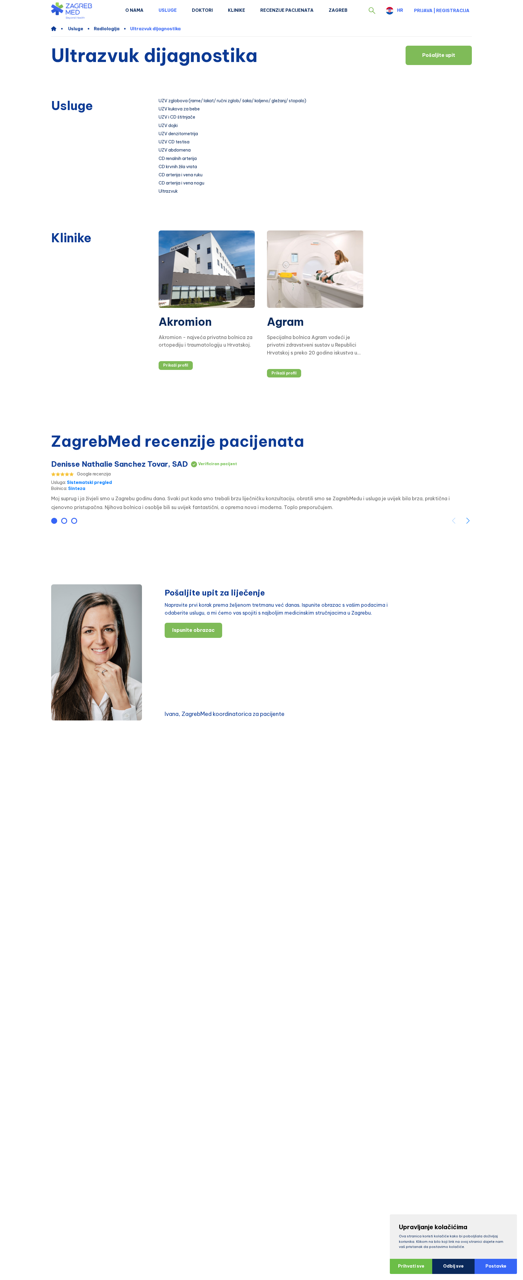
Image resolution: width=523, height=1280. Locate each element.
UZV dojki (168, 125)
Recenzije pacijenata (287, 10)
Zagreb (338, 10)
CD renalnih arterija (178, 158)
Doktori (202, 10)
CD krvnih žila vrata (178, 166)
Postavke (495, 1266)
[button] (372, 10)
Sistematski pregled (89, 482)
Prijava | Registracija (441, 10)
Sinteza (76, 488)
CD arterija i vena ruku (180, 175)
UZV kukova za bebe (179, 109)
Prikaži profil (175, 365)
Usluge (168, 10)
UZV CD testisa (174, 142)
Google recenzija (94, 474)
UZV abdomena (175, 150)
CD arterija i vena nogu (181, 183)
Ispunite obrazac (193, 630)
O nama (134, 10)
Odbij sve (453, 1266)
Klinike (236, 10)
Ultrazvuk (168, 191)
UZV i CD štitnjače (177, 117)
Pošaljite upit (438, 55)
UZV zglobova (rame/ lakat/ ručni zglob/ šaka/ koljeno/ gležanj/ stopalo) (232, 100)
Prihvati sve (411, 1266)
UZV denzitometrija (178, 133)
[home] (57, 28)
